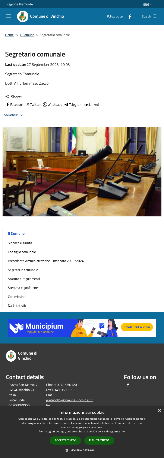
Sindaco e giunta (20, 242)
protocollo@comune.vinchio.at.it (69, 400)
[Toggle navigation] (8, 16)
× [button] (159, 410)
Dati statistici (17, 305)
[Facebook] (128, 16)
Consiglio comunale (22, 251)
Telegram (75, 104)
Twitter (35, 104)
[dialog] (82, 432)
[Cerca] (155, 16)
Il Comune (27, 34)
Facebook (16, 104)
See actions (11, 115)
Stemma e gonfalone (23, 287)
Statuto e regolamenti (24, 278)
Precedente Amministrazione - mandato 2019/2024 (46, 260)
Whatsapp (55, 104)
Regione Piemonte (19, 4)
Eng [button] (146, 4)
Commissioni (17, 296)
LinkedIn (95, 104)
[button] (82, 450)
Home (9, 34)
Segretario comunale (23, 269)
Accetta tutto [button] (65, 440)
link (123, 431)
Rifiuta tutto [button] (99, 440)
